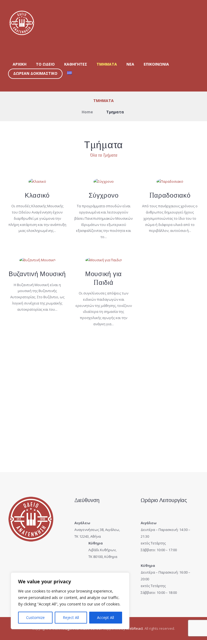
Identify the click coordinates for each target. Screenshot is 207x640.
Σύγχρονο (104, 195)
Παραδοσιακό (170, 195)
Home (87, 111)
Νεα (130, 64)
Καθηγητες (75, 64)
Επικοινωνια (156, 64)
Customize (35, 617)
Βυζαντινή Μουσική (37, 274)
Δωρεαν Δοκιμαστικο (35, 73)
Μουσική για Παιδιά (103, 278)
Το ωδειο (45, 64)
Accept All (105, 617)
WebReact (134, 628)
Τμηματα (106, 64)
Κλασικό (37, 195)
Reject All (71, 617)
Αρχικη (19, 64)
